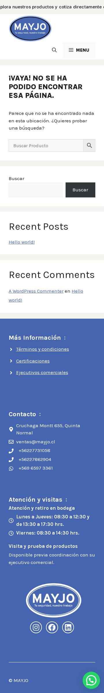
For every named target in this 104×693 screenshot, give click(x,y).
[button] (54, 50)
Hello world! (22, 242)
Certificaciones (33, 361)
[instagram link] (36, 627)
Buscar (16, 178)
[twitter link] (68, 627)
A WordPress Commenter (36, 291)
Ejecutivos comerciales (42, 372)
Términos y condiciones (42, 349)
